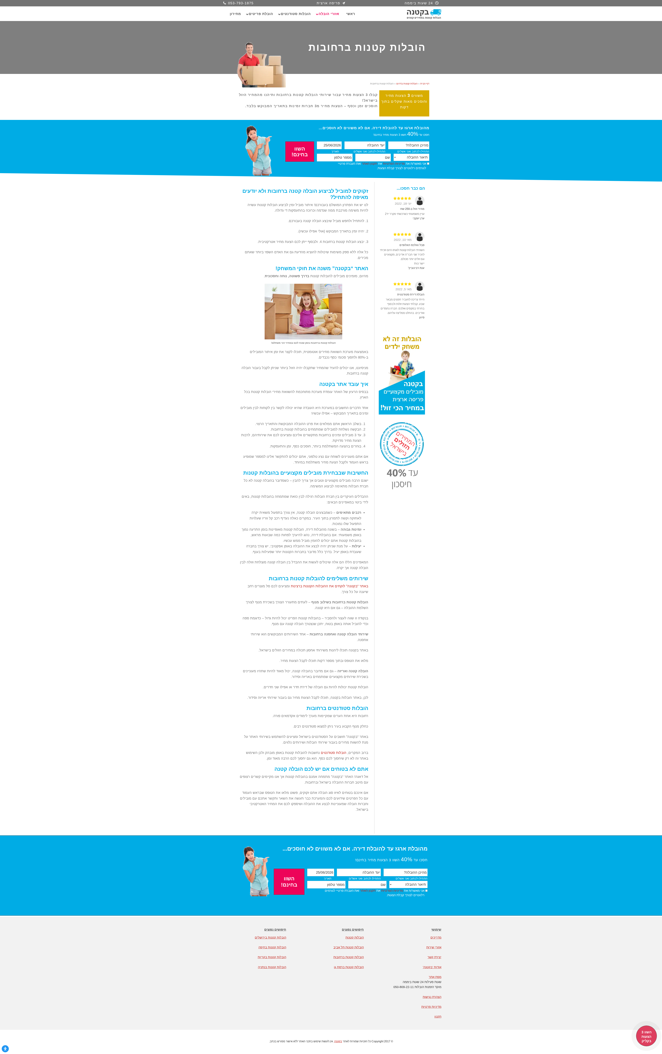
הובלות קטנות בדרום (407, 83)
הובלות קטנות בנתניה (272, 967)
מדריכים (435, 937)
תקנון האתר (369, 163)
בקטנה (415, 14)
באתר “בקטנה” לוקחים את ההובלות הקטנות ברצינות (329, 586)
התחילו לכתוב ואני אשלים (413, 151)
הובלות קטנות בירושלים (270, 937)
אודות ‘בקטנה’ (432, 967)
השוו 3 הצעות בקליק (646, 1036)
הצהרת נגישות (432, 997)
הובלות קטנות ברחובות (348, 957)
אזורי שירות (433, 947)
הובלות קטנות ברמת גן (349, 967)
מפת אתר (435, 977)
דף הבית (424, 83)
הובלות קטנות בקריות (272, 957)
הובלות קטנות (354, 937)
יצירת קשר (434, 957)
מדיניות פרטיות (431, 1007)
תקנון (437, 1016)
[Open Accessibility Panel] (5, 1048)
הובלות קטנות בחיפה (272, 947)
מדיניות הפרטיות (394, 163)
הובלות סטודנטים (333, 753)
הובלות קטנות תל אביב (348, 947)
